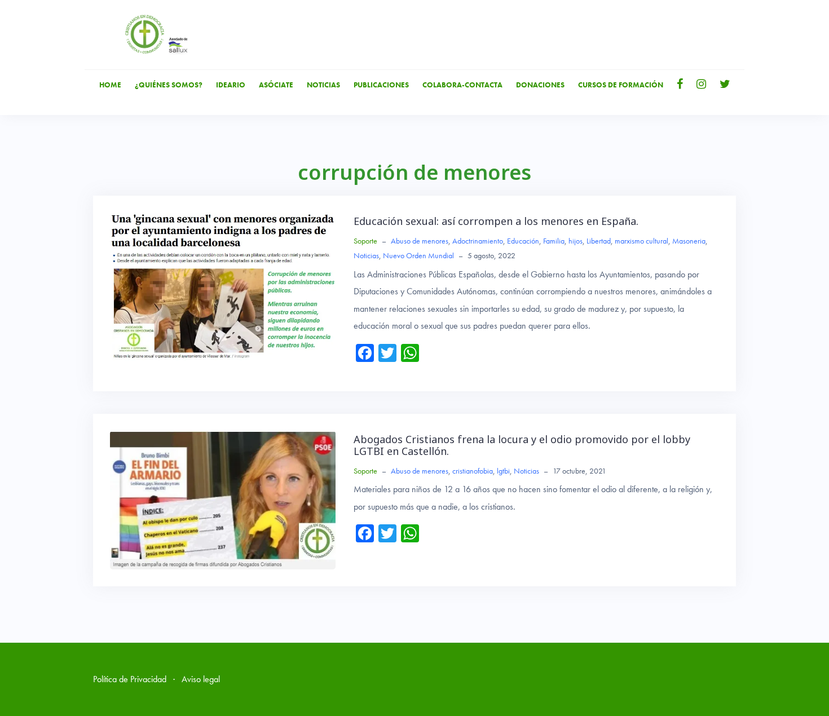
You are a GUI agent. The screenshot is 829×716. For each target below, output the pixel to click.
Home (110, 85)
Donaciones (540, 85)
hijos (575, 241)
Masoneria (688, 241)
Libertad (599, 241)
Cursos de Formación (620, 85)
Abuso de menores (419, 241)
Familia (554, 241)
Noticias (323, 85)
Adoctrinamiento (477, 241)
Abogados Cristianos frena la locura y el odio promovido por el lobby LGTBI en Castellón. (522, 445)
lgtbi (503, 471)
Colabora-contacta (462, 85)
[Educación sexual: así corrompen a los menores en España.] (223, 285)
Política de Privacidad (129, 679)
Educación (523, 241)
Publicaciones (381, 85)
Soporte (365, 241)
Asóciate (276, 85)
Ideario (230, 85)
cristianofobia (472, 471)
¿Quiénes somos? (168, 85)
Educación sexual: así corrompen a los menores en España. (496, 221)
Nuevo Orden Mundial (418, 255)
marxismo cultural (641, 241)
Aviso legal (201, 679)
